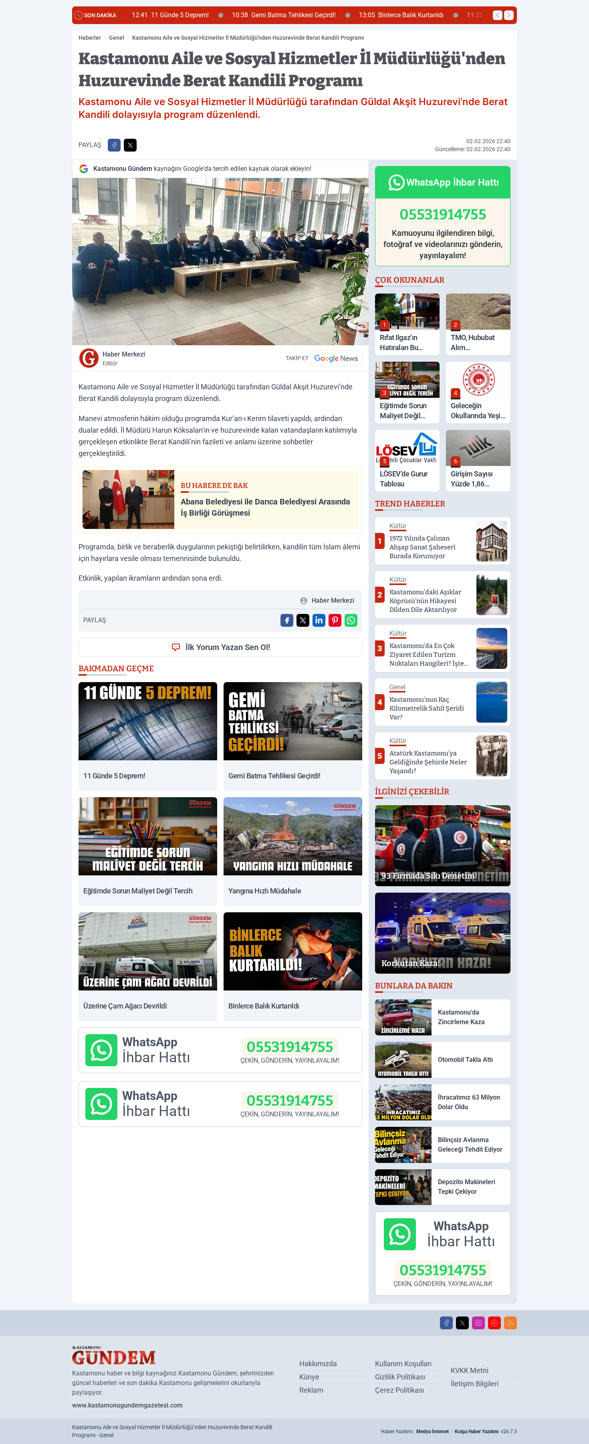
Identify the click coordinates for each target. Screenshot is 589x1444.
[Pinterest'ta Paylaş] (335, 620)
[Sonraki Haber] (509, 15)
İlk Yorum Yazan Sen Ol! (228, 647)
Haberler (90, 37)
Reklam (311, 1390)
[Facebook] (446, 1322)
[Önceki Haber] (497, 15)
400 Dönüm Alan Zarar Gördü (433, 15)
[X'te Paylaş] (130, 145)
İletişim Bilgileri (474, 1383)
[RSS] (510, 1322)
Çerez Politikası (399, 1390)
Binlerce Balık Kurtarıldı (316, 15)
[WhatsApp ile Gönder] (351, 620)
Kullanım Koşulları (403, 1363)
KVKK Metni (469, 1370)
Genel (116, 37)
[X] (462, 1322)
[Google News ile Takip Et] (336, 358)
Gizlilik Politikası (400, 1377)
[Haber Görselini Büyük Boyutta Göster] (220, 261)
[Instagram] (478, 1322)
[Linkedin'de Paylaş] (319, 620)
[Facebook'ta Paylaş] (114, 145)
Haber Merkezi (124, 358)
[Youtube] (494, 1322)
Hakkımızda (318, 1363)
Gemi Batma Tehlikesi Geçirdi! (199, 15)
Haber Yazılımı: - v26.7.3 (449, 1431)
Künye (309, 1377)
